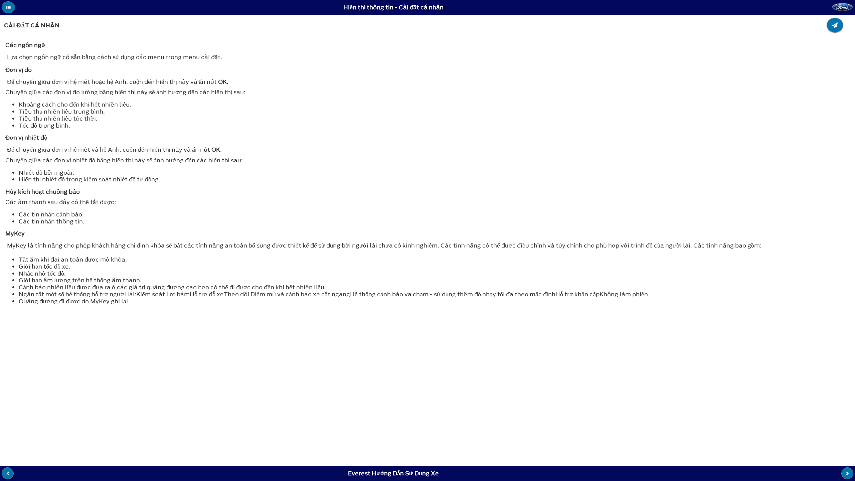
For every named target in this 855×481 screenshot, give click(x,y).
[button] (8, 7)
